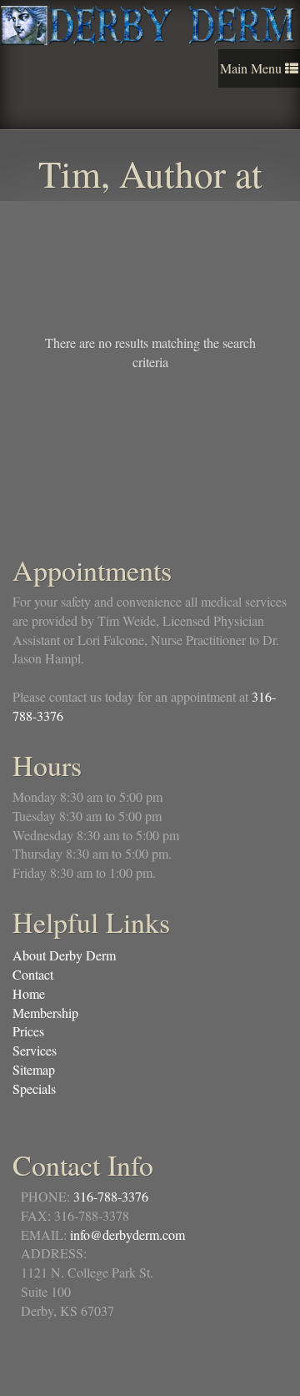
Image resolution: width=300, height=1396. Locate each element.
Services (34, 1050)
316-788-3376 (110, 1196)
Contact (32, 974)
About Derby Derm (64, 955)
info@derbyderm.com (127, 1234)
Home (28, 993)
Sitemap (33, 1069)
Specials (34, 1088)
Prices (28, 1031)
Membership (45, 1012)
